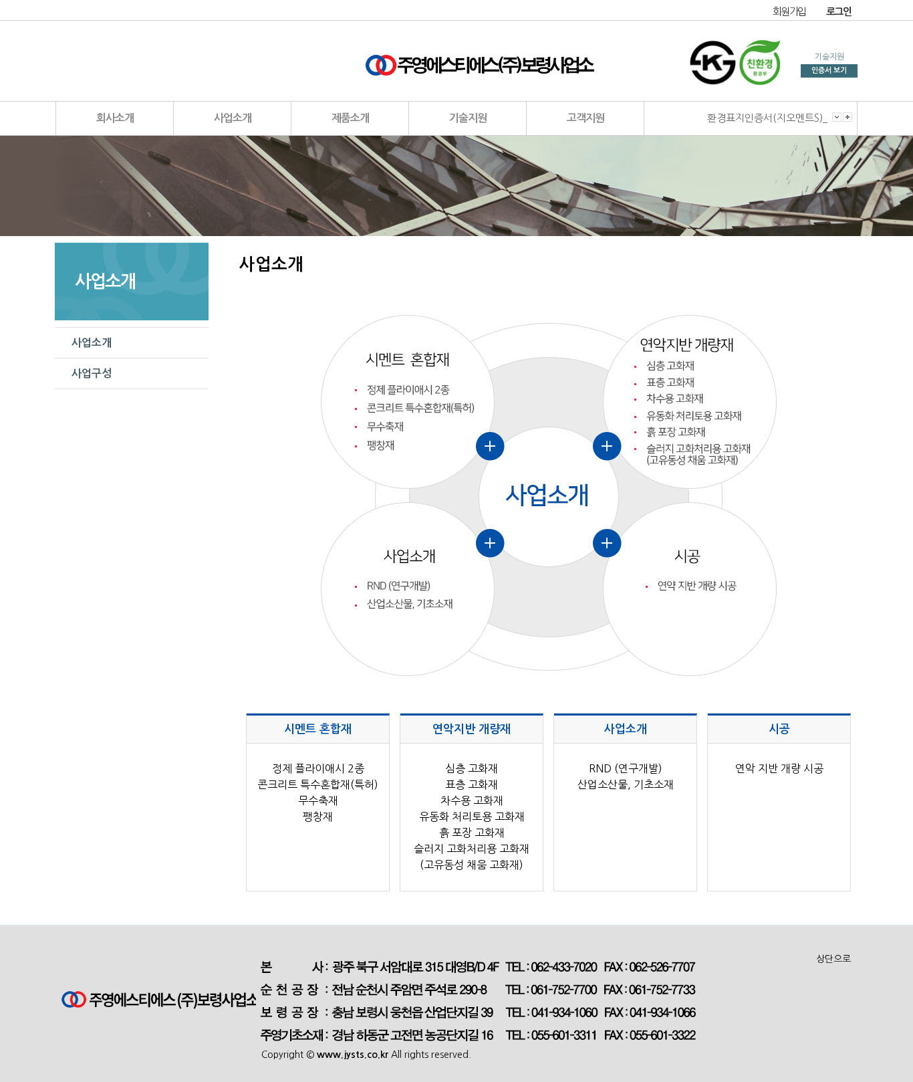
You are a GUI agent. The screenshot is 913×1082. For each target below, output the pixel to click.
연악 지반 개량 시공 (779, 768)
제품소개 (350, 118)
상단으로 (833, 959)
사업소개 (232, 118)
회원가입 (789, 12)
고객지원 (585, 118)
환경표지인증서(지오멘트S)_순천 (777, 118)
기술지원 (468, 118)
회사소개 (115, 118)
